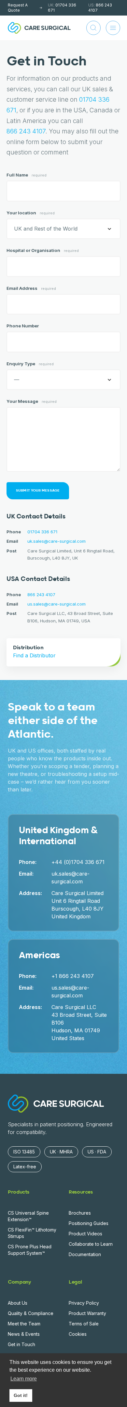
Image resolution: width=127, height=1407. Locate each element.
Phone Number (23, 325)
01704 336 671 (62, 8)
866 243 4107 (100, 8)
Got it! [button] (21, 1395)
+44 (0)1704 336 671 (78, 862)
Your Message (32, 401)
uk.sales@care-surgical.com (56, 541)
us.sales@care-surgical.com (56, 604)
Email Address (31, 288)
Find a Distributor (34, 655)
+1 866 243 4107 (72, 976)
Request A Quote (18, 8)
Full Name (27, 174)
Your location (31, 212)
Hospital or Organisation (43, 250)
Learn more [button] (23, 1378)
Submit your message (38, 490)
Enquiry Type (30, 363)
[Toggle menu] (113, 28)
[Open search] (93, 28)
